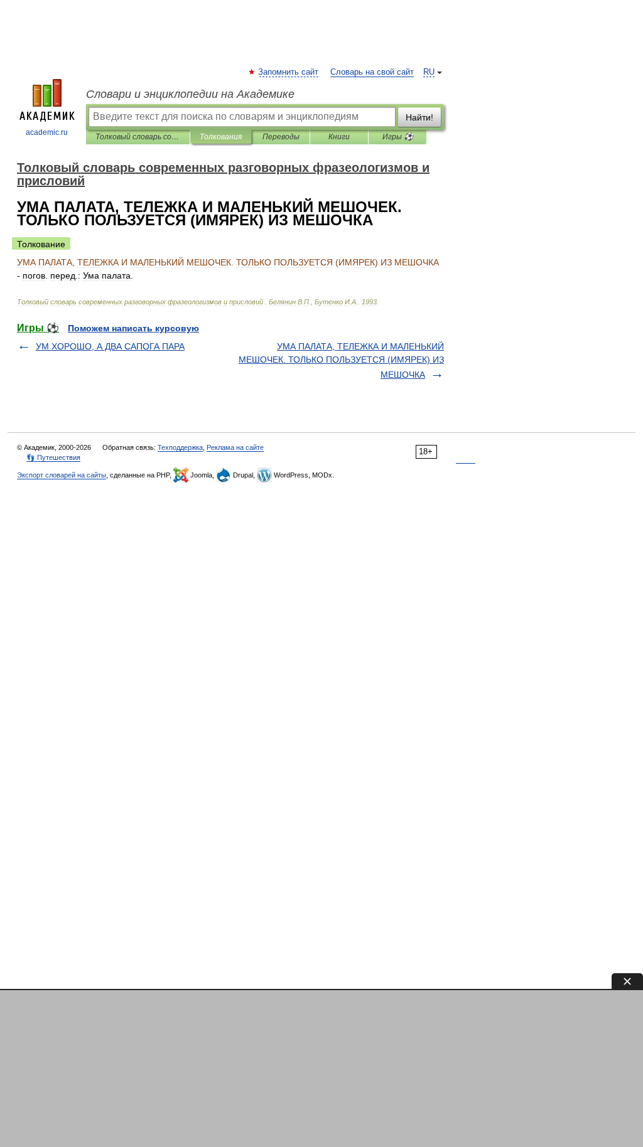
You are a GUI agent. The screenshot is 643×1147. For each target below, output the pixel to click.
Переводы (281, 136)
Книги (339, 136)
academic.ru (47, 132)
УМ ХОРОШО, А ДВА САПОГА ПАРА (110, 346)
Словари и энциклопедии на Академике (190, 94)
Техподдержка (180, 447)
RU (429, 72)
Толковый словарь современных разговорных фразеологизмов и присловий (137, 136)
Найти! (419, 117)
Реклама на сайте (235, 447)
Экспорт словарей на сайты (61, 475)
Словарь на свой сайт (372, 72)
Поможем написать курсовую (133, 328)
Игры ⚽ (397, 136)
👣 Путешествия (53, 457)
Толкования (221, 136)
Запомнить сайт (288, 72)
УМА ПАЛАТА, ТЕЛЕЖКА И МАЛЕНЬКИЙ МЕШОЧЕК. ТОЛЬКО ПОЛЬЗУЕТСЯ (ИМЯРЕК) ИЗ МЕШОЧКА (341, 360)
